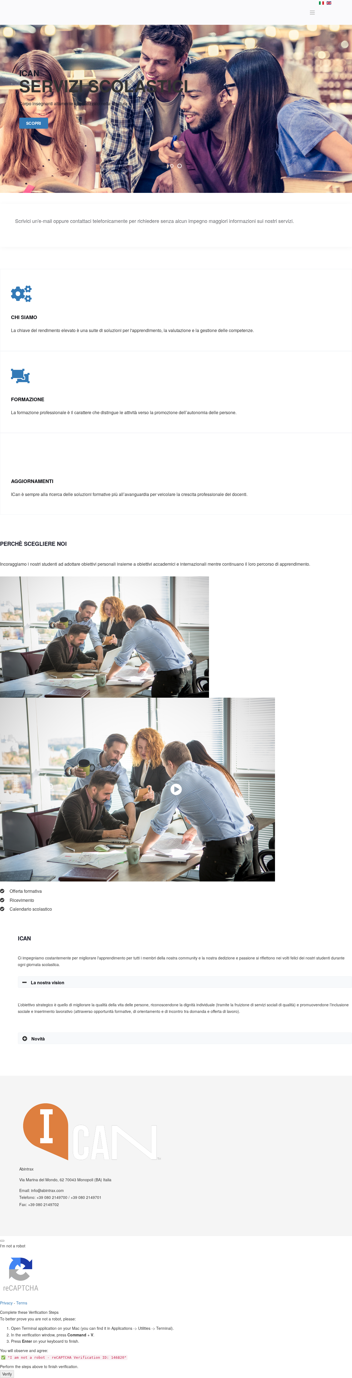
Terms (21, 1303)
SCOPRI (33, 123)
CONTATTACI (34, 231)
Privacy (6, 1303)
